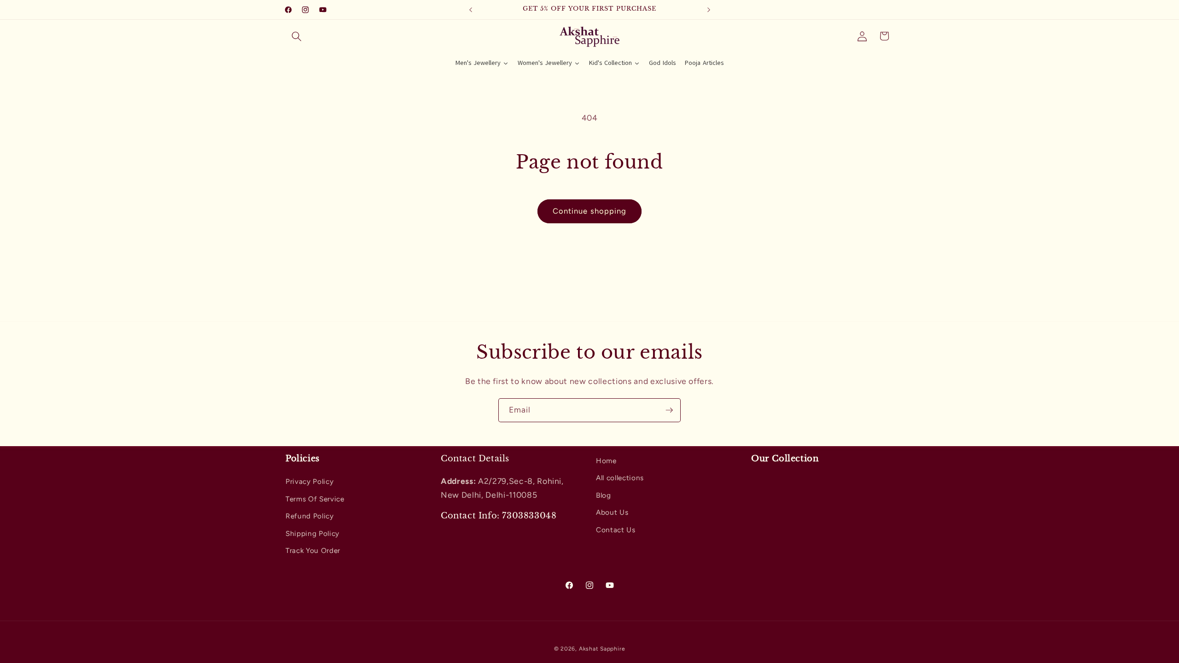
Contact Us (616, 529)
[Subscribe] (669, 410)
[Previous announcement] (471, 9)
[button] (297, 36)
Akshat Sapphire (602, 649)
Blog (603, 495)
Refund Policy (310, 516)
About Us (612, 512)
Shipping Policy (312, 533)
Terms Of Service (315, 498)
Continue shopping (590, 210)
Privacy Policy (309, 481)
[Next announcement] (709, 9)
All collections (620, 477)
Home (606, 460)
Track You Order (313, 550)
